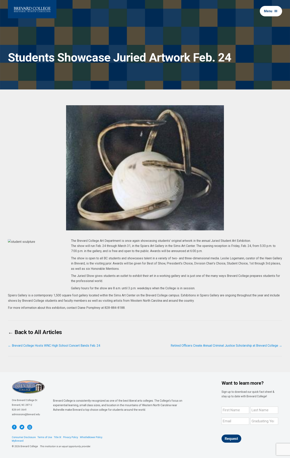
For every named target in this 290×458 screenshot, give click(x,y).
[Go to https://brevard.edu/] (32, 9)
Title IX (57, 437)
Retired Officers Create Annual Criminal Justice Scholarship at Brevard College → (226, 345)
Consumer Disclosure (24, 437)
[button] (271, 11)
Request (231, 439)
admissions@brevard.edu (26, 414)
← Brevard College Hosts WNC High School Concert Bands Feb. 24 (54, 345)
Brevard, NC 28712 (22, 405)
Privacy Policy (70, 437)
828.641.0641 (19, 409)
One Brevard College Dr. (25, 400)
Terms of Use (44, 437)
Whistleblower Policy (91, 437)
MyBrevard (17, 440)
